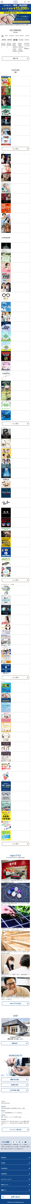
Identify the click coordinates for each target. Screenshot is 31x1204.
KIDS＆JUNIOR (19, 35)
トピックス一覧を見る (15, 1129)
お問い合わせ (15, 1197)
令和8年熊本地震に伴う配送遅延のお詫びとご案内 (16, 24)
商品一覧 (15, 58)
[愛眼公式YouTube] (25, 1142)
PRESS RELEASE (5, 1103)
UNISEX (27, 35)
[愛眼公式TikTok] (22, 1142)
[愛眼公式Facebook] (13, 1142)
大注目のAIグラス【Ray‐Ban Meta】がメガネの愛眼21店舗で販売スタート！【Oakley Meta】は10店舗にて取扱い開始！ (15, 1123)
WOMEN (11, 35)
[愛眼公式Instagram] (19, 1142)
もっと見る (15, 148)
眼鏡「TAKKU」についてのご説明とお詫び (11, 1117)
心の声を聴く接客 (14, 1090)
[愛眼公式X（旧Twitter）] (16, 1142)
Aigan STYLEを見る (15, 1003)
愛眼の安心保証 (14, 1079)
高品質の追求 (14, 1084)
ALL (3, 35)
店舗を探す (15, 1043)
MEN (6, 35)
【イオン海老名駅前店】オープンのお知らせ (11, 1112)
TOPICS (3, 1101)
